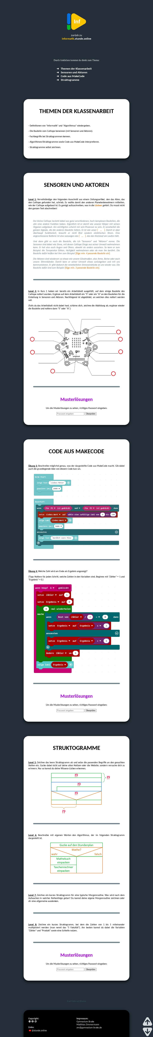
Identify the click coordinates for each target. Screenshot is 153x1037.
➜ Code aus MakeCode (71, 76)
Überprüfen (90, 414)
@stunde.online (39, 1031)
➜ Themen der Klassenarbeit (74, 68)
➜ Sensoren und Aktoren (72, 72)
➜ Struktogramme (68, 80)
